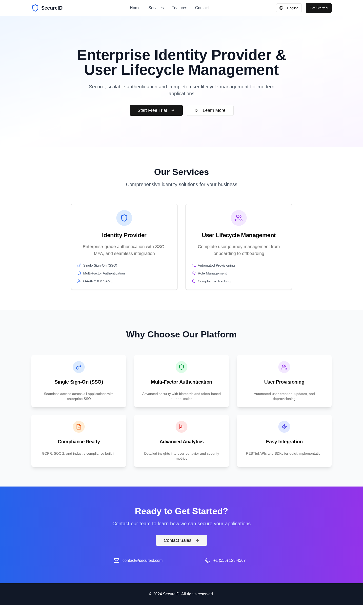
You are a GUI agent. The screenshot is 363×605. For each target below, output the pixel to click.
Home (135, 8)
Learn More (214, 110)
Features (179, 8)
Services (156, 8)
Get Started (319, 8)
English (293, 8)
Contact (202, 8)
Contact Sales (177, 540)
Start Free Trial (152, 110)
